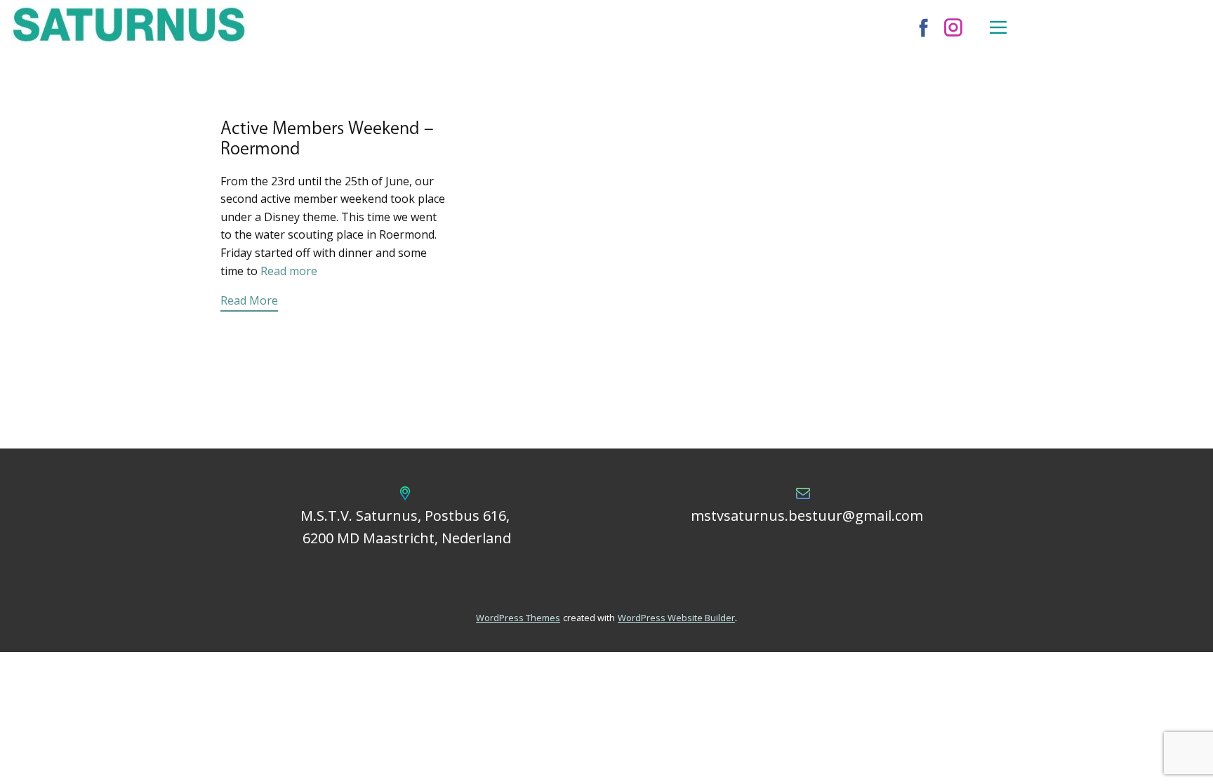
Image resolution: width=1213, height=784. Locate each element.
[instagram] (953, 27)
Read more (288, 271)
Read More (249, 300)
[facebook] (924, 27)
